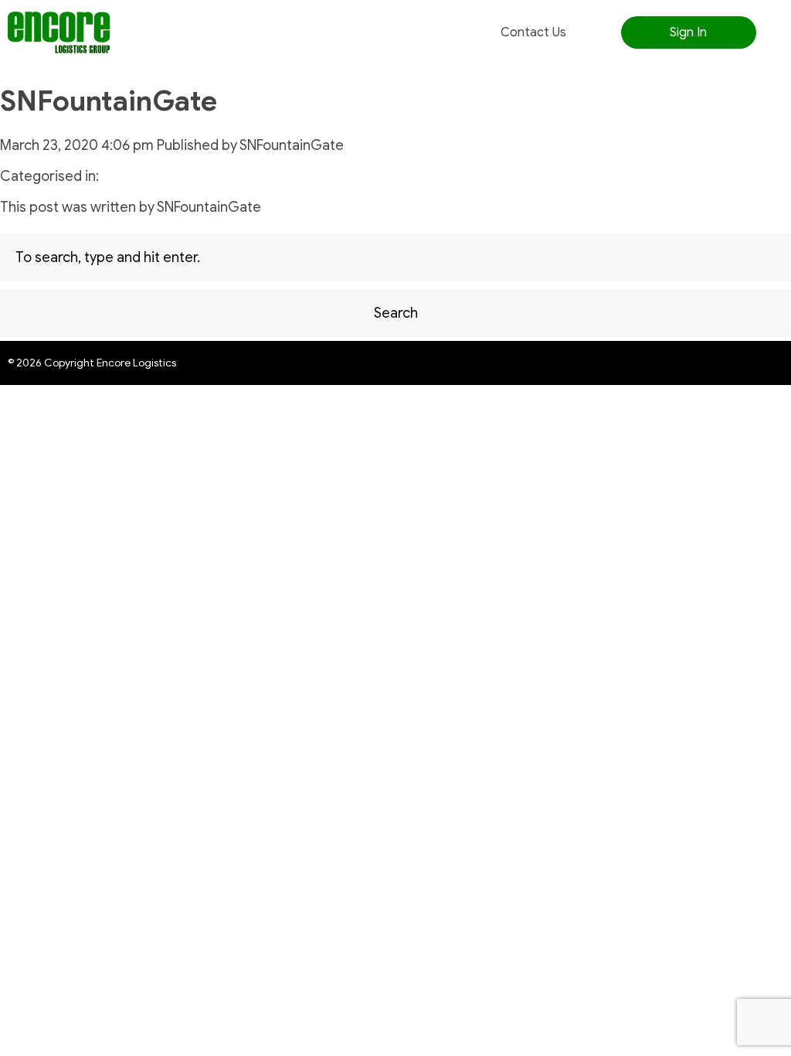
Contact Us (533, 32)
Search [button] (396, 313)
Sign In (688, 32)
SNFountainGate (108, 100)
